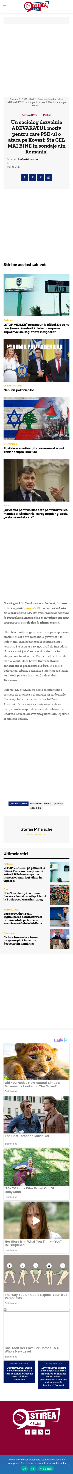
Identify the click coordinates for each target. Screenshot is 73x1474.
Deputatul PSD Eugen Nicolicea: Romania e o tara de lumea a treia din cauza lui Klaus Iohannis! (19, 1373)
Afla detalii (46, 1468)
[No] (68, 1464)
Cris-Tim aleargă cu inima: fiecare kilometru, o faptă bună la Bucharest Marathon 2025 (25, 896)
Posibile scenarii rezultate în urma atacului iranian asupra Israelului (34, 450)
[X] (32, 177)
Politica (47, 114)
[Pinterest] (40, 177)
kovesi (48, 803)
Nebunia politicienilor (19, 390)
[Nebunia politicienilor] (36, 360)
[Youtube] (47, 1432)
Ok (24, 1468)
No (33, 1468)
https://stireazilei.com (36, 834)
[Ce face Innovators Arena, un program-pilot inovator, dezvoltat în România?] (59, 939)
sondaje (58, 803)
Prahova (8, 320)
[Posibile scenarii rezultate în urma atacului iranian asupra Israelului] (36, 418)
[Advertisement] (36, 60)
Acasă (13, 99)
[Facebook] (24, 177)
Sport (7, 889)
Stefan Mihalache (28, 159)
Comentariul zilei (13, 385)
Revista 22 (33, 608)
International (10, 444)
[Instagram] (34, 1432)
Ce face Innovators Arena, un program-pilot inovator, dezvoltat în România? (24, 940)
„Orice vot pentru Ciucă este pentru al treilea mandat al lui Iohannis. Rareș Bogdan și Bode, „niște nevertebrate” (36, 513)
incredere (36, 803)
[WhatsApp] (48, 177)
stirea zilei (36, 807)
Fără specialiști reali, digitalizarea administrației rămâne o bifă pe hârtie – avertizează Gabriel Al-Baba (23, 918)
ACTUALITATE (27, 99)
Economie (9, 933)
